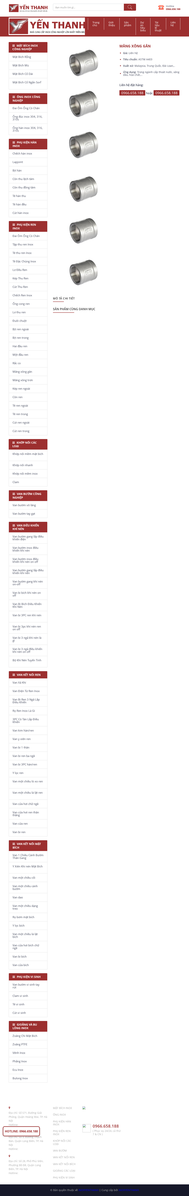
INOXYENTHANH (88, 1190)
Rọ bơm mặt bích (23, 917)
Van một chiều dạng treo (25, 907)
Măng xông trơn (23, 380)
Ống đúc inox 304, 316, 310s (27, 118)
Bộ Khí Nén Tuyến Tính (27, 660)
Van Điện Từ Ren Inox (26, 691)
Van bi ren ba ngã (24, 756)
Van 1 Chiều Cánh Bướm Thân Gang (28, 856)
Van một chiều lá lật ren (28, 792)
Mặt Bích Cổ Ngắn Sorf (27, 82)
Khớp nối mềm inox (25, 473)
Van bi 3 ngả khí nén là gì (27, 639)
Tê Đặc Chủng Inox (24, 261)
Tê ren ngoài (20, 405)
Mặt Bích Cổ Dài (23, 74)
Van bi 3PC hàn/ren (25, 764)
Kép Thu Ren (20, 278)
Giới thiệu (112, 24)
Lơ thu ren (19, 312)
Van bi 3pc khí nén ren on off (27, 628)
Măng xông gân (22, 371)
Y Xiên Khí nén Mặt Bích (28, 866)
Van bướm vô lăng (24, 505)
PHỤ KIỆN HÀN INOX (62, 1123)
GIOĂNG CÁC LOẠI (64, 1170)
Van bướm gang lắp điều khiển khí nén (28, 571)
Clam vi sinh (20, 996)
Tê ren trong (20, 414)
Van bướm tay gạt (24, 513)
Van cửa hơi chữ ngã (25, 804)
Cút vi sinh (19, 1013)
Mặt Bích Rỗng (22, 57)
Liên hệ (173, 24)
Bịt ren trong (21, 337)
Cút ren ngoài (21, 422)
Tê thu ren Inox (22, 253)
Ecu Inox (18, 1070)
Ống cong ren (21, 304)
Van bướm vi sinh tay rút (26, 986)
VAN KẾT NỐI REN (64, 1157)
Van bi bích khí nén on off (27, 594)
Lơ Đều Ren (20, 270)
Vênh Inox (19, 1053)
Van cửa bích (21, 965)
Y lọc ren (18, 773)
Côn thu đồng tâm (24, 187)
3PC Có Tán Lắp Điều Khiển (26, 720)
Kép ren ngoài (21, 388)
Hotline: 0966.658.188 (21, 1131)
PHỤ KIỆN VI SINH (64, 1177)
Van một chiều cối (24, 877)
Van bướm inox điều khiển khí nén (25, 549)
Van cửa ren (20, 823)
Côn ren (18, 397)
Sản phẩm (127, 24)
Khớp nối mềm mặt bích (28, 454)
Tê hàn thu (19, 196)
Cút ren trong (21, 431)
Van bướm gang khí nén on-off (28, 583)
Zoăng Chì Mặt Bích (25, 1036)
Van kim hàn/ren (23, 730)
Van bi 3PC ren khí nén (27, 615)
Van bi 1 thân (21, 747)
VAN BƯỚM (60, 1150)
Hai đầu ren (20, 346)
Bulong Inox (20, 1078)
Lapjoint (18, 162)
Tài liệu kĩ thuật (158, 26)
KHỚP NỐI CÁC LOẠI (62, 1142)
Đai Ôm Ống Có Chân (26, 108)
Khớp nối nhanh (23, 465)
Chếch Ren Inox (22, 295)
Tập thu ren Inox (23, 244)
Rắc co (17, 363)
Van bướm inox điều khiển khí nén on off (25, 560)
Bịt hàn (17, 170)
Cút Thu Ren (20, 287)
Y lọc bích (19, 925)
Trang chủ (95, 24)
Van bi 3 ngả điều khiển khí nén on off (27, 650)
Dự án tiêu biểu (143, 26)
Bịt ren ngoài (21, 329)
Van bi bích (20, 956)
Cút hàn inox (21, 213)
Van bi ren (19, 832)
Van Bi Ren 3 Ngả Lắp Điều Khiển (26, 701)
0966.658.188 (173, 9)
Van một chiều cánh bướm (25, 887)
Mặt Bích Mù (21, 65)
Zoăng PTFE (20, 1044)
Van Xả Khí (19, 682)
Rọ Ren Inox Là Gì (24, 711)
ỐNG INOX (59, 1114)
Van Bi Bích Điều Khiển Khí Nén (27, 605)
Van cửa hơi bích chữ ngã (26, 946)
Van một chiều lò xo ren (28, 781)
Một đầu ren (20, 354)
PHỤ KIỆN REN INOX (62, 1132)
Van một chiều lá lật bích (25, 935)
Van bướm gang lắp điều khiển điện (28, 538)
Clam (16, 482)
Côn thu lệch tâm (23, 179)
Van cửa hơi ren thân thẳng (26, 813)
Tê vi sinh (18, 1004)
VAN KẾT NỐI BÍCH (64, 1164)
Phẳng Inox (20, 1061)
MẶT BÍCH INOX (62, 1108)
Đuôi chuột (20, 321)
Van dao (18, 897)
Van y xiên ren (22, 739)
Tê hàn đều (19, 204)
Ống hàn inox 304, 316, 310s (28, 129)
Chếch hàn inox (22, 153)
